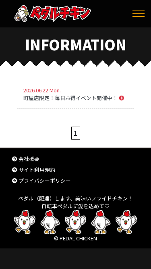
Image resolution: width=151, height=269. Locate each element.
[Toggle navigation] (138, 14)
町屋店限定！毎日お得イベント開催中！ (71, 98)
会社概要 (29, 159)
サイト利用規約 (37, 169)
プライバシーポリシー (45, 180)
